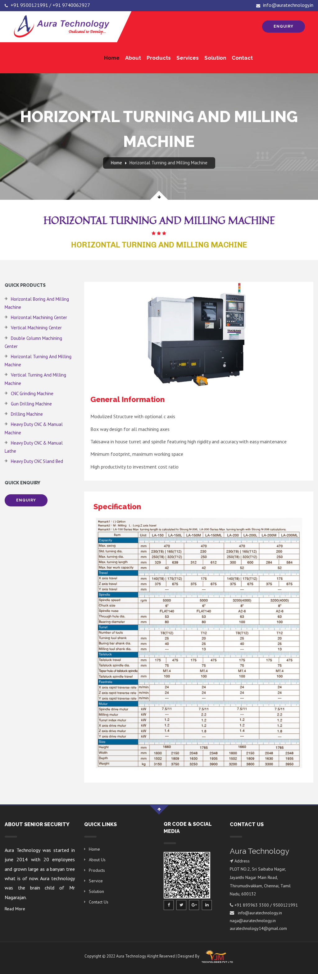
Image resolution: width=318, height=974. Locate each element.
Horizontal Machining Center (39, 317)
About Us (97, 859)
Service (96, 881)
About (133, 58)
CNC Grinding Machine (32, 393)
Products (159, 58)
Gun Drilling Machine (31, 404)
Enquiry (283, 26)
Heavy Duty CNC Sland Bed (37, 461)
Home (112, 58)
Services (187, 58)
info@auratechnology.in (287, 5)
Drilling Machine (27, 414)
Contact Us (98, 902)
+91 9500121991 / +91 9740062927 (49, 5)
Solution (215, 58)
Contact (242, 58)
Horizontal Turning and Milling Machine (168, 163)
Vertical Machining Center (36, 328)
